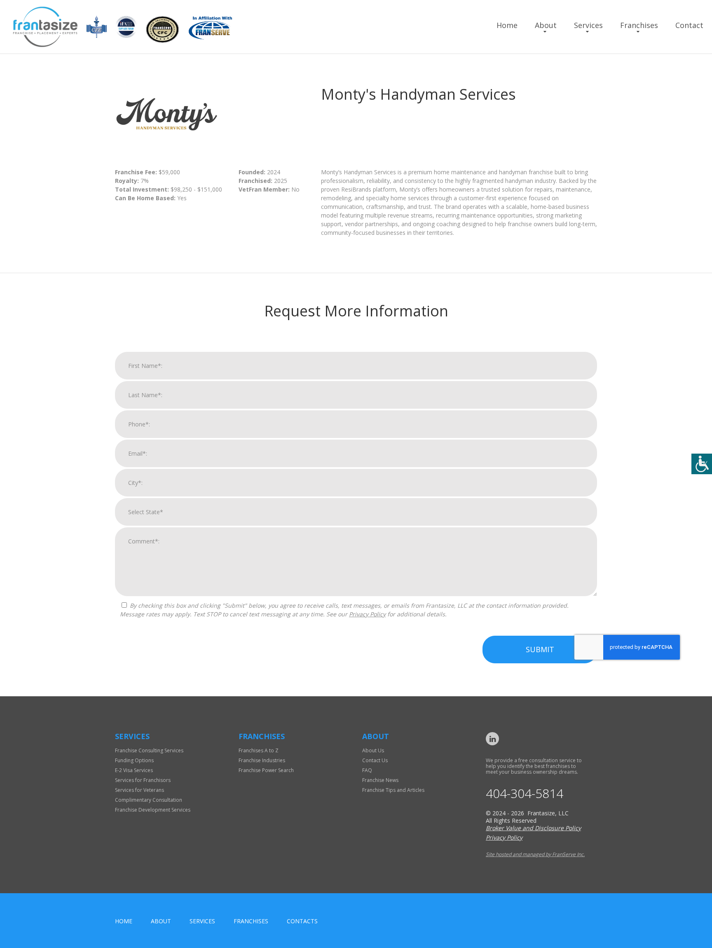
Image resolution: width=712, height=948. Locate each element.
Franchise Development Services (152, 809)
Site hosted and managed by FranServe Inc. (535, 854)
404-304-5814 (524, 793)
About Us (373, 750)
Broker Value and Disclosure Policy (533, 828)
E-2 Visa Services (134, 770)
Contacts (302, 921)
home (123, 921)
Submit (540, 649)
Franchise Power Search (266, 770)
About (546, 25)
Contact (689, 25)
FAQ (367, 770)
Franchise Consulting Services (149, 750)
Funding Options (134, 760)
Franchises (639, 25)
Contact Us (375, 760)
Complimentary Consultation (148, 799)
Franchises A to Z (259, 750)
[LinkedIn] (492, 738)
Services (588, 25)
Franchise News (380, 780)
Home (507, 25)
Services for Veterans (139, 790)
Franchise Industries (262, 760)
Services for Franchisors (143, 780)
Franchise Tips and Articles (393, 790)
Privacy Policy (367, 614)
